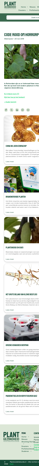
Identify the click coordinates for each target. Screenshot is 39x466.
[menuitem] (24, 7)
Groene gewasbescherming (17, 345)
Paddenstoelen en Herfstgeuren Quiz (21, 396)
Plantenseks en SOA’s (14, 247)
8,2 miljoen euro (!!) (11, 94)
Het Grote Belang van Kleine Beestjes (21, 294)
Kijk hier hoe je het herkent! (14, 97)
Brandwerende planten (16, 196)
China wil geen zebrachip (16, 146)
